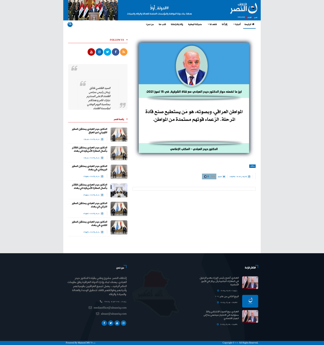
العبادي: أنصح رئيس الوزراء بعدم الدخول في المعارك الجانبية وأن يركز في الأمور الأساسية (219, 281)
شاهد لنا (213, 24)
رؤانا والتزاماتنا (177, 24)
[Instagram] (123, 323)
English (241, 17)
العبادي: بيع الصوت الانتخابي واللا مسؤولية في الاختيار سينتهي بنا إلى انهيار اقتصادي (221, 315)
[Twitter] (110, 323)
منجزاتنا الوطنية (195, 24)
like (211, 176)
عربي (255, 17)
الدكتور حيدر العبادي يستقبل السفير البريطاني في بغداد (89, 168)
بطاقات (252, 166)
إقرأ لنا (224, 24)
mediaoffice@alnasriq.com (110, 308)
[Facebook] (104, 323)
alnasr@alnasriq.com (114, 314)
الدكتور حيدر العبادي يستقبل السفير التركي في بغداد (89, 205)
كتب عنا (162, 24)
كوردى (249, 17)
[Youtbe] (117, 323)
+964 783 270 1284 (115, 302)
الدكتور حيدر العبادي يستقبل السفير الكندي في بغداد (89, 224)
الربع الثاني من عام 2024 (227, 296)
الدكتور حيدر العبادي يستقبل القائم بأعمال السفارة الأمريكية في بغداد (89, 149)
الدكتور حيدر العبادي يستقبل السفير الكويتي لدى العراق (89, 131)
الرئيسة (248, 24)
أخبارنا (238, 24)
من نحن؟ (150, 24)
